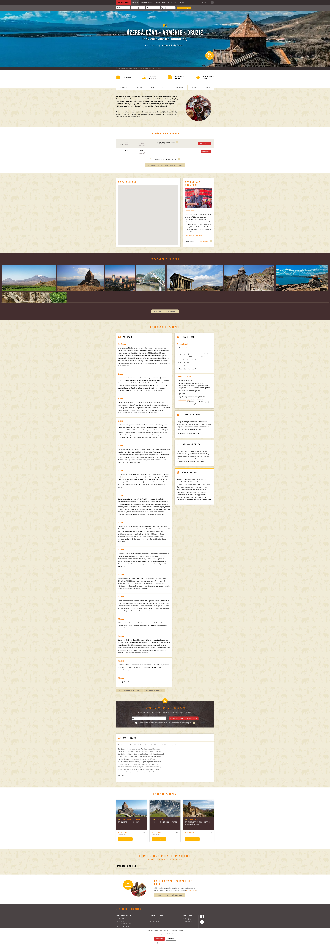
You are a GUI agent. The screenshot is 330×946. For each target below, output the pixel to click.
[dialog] (165, 937)
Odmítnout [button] (170, 938)
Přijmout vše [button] (159, 938)
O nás (173, 2)
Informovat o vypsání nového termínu (166, 165)
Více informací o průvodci (193, 235)
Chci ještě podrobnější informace (184, 718)
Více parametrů (197, 8)
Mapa (152, 87)
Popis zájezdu (124, 87)
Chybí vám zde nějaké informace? (165, 708)
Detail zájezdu (125, 839)
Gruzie (157, 820)
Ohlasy (207, 87)
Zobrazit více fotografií (166, 311)
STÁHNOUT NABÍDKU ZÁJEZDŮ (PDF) (170, 895)
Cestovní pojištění (184, 400)
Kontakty (181, 2)
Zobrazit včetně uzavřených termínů (165, 159)
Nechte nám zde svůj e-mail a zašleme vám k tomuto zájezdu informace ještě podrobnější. (165, 713)
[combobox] (123, 7)
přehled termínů (191, 890)
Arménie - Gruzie (129, 820)
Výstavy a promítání (162, 2)
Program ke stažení (154, 690)
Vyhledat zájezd (184, 8)
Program (194, 87)
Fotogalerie (179, 87)
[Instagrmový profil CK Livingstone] (204, 922)
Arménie (191, 820)
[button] (165, 943)
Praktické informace (146, 2)
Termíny (139, 87)
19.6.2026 (121, 776)
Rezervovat (204, 143)
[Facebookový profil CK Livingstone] (204, 916)
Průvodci (165, 87)
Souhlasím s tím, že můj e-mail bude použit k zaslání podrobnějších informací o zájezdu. (165, 723)
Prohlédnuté (208, 8)
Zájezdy (134, 2)
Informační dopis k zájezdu (130, 690)
